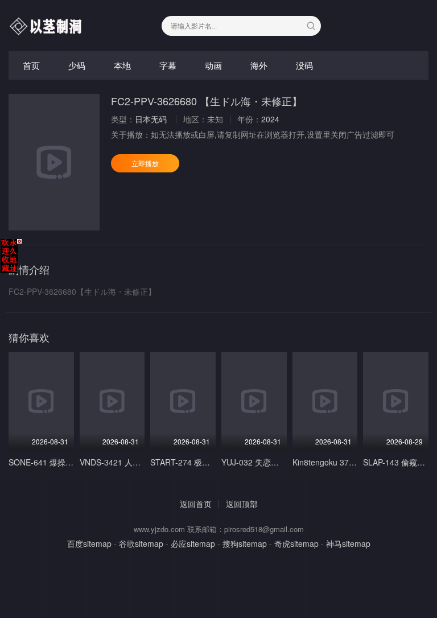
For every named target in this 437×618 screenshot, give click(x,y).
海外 (258, 65)
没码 (304, 65)
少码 (76, 65)
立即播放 (145, 163)
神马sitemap (348, 543)
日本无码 (151, 119)
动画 (213, 65)
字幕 (167, 65)
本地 (122, 65)
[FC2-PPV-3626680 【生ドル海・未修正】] (54, 162)
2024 (270, 119)
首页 (31, 65)
